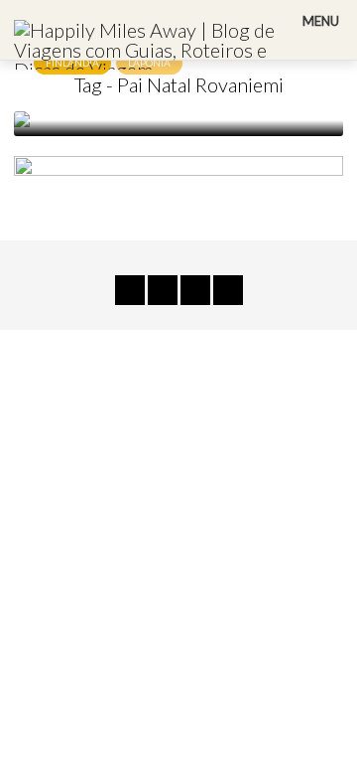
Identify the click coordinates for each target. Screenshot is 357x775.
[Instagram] (195, 290)
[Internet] (228, 290)
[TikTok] (130, 290)
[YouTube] (163, 290)
